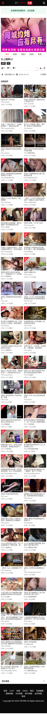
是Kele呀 (30, 644)
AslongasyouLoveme (34, 572)
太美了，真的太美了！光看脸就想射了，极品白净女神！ (11, 125)
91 (23, 3)
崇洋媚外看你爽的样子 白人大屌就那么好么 (34, 445)
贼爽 (3, 63)
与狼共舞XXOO (10, 74)
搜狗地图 (9, 693)
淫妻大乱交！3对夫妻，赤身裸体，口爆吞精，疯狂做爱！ (35, 347)
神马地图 (28, 693)
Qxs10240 (30, 225)
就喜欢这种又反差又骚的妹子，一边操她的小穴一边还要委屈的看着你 (11, 274)
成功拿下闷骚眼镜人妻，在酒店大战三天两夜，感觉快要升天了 (11, 323)
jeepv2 (29, 399)
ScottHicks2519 (9, 128)
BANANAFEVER (9, 178)
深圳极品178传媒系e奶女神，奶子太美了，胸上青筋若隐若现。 (34, 249)
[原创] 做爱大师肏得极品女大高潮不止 (34, 519)
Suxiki (6, 399)
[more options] (44, 681)
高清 (40, 54)
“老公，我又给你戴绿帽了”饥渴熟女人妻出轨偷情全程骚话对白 (12, 619)
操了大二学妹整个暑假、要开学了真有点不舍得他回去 (34, 125)
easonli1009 (8, 375)
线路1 (15, 54)
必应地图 (38, 693)
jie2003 (29, 128)
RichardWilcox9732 (10, 473)
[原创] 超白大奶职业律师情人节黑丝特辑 (34, 150)
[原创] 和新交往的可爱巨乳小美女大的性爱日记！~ (11, 421)
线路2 (23, 54)
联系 (23, 696)
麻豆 (32, 691)
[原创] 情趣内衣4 (30, 272)
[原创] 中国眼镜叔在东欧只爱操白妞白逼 (34, 174)
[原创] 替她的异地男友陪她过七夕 (11, 150)
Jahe (6, 301)
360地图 (18, 693)
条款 (5, 691)
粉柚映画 (7, 424)
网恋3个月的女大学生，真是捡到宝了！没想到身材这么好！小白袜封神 (12, 372)
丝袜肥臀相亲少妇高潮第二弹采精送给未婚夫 (34, 322)
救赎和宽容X (31, 153)
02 (8, 63)
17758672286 (31, 202)
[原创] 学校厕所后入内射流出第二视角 (11, 396)
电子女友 (30, 252)
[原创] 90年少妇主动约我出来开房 (34, 396)
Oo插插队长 (8, 276)
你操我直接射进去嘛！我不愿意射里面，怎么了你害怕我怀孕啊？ (11, 471)
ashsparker (7, 570)
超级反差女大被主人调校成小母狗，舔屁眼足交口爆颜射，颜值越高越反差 (11, 520)
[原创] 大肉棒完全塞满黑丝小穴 (34, 569)
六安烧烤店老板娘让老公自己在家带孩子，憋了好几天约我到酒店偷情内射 (34, 619)
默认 (7, 54)
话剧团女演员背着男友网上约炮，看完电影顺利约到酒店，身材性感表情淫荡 (34, 495)
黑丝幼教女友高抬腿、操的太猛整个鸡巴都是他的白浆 (11, 224)
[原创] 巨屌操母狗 (30, 642)
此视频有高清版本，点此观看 (22, 10)
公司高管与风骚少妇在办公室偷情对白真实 (11, 347)
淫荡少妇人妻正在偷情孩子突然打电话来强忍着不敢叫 (34, 371)
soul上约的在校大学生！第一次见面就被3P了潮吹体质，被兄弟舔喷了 (12, 545)
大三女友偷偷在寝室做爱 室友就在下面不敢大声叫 (34, 544)
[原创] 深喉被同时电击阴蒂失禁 (11, 298)
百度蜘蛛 (39, 691)
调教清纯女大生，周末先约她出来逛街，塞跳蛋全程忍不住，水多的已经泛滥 (11, 446)
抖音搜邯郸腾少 (32, 597)
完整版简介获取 (32, 547)
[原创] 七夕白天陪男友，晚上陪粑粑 (11, 199)
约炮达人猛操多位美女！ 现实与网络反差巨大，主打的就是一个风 (11, 249)
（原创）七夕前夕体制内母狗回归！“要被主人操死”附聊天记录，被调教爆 (35, 200)
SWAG (25, 691)
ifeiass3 (29, 498)
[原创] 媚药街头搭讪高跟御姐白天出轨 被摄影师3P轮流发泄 (12, 643)
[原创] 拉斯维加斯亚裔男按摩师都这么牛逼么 (11, 174)
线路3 (31, 54)
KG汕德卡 (30, 375)
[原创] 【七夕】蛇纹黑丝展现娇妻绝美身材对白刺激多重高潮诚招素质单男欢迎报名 (34, 298)
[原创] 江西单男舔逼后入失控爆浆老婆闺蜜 (34, 667)
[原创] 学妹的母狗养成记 (9, 494)
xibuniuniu (7, 202)
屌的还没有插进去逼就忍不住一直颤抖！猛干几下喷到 (34, 470)
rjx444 (29, 325)
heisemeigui (8, 252)
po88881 (7, 227)
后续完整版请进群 (32, 449)
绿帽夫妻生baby (32, 671)
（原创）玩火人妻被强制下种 (11, 568)
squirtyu (6, 153)
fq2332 (6, 325)
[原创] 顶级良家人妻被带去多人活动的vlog (34, 100)
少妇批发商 (30, 424)
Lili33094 (30, 104)
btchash (30, 301)
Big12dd (30, 523)
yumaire (6, 102)
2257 (12, 691)
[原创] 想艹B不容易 (8, 100)
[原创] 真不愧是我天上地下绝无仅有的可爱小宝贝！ (34, 593)
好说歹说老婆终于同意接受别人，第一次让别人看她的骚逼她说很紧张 (34, 422)
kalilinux (30, 274)
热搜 (18, 691)
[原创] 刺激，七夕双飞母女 (33, 223)
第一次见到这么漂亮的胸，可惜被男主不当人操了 (11, 667)
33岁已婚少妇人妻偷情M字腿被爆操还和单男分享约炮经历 (11, 593)
